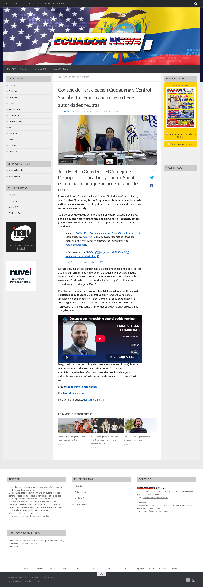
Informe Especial (16, 109)
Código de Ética (15, 213)
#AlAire (80, 232)
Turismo (12, 145)
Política (62, 77)
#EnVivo (89, 252)
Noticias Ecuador (16, 170)
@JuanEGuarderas (127, 232)
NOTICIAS (24, 69)
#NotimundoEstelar (100, 232)
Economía (13, 91)
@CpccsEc (86, 236)
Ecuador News (68, 112)
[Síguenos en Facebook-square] (188, 580)
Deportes (13, 97)
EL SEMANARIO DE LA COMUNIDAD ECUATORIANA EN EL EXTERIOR (35, 4)
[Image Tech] (21, 251)
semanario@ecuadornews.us (155, 497)
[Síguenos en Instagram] (193, 580)
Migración (13, 133)
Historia (12, 195)
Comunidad (14, 115)
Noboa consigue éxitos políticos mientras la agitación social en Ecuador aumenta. (104, 439)
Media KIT (13, 207)
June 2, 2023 (97, 262)
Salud (11, 139)
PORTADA (11, 69)
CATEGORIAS (40, 69)
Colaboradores (15, 201)
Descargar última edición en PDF (182, 135)
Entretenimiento (16, 121)
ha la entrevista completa (80, 386)
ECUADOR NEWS (60, 69)
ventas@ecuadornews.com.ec (156, 511)
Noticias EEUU (15, 176)
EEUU (11, 127)
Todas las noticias (79, 77)
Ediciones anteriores (181, 144)
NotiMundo (74, 393)
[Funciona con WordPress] (17, 581)
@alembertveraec (74, 244)
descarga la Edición (94, 399)
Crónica (12, 103)
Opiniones (13, 151)
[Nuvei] (21, 290)
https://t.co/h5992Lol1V (113, 252)
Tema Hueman (34, 581)
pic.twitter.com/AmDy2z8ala (80, 256)
